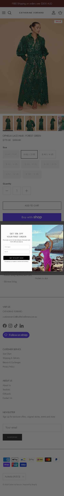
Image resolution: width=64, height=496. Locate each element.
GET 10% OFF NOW (16, 258)
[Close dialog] (61, 226)
